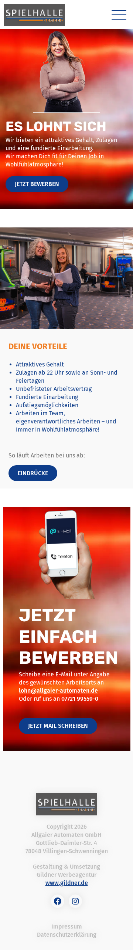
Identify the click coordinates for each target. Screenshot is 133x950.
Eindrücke (33, 473)
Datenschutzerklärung (66, 934)
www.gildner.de (66, 882)
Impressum (66, 926)
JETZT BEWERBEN (37, 183)
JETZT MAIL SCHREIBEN (58, 725)
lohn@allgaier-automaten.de (58, 690)
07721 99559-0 (79, 698)
